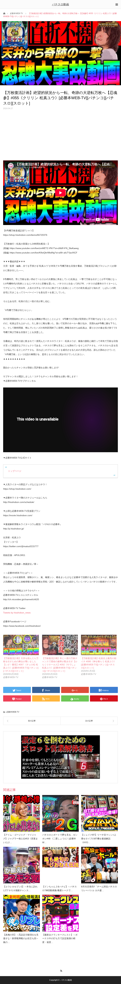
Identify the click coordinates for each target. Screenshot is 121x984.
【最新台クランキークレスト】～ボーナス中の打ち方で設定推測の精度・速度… (60, 938)
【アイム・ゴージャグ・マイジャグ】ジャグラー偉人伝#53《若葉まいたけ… (20, 839)
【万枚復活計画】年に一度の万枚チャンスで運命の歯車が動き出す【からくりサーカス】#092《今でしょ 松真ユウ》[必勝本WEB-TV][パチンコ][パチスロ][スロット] (59, 664)
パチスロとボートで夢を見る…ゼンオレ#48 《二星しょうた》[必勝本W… (60, 839)
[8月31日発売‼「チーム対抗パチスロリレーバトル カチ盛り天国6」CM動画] (99, 865)
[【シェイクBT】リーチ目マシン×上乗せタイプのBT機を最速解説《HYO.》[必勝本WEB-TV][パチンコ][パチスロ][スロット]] (99, 813)
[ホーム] (4, 13)
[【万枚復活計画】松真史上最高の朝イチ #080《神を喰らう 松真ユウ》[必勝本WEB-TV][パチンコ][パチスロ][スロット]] (99, 645)
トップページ (14, 471)
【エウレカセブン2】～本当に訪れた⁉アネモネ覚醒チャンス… (20, 888)
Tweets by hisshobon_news (17, 612)
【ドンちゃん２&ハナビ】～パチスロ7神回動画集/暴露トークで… (59, 888)
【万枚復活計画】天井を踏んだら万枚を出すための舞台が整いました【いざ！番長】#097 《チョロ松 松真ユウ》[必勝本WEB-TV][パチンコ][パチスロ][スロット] (20, 664)
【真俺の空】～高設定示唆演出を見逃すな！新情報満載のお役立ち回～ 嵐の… (20, 938)
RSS (61, 970)
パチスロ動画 (60, 4)
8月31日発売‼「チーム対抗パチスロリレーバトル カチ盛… (99, 888)
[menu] (116, 4)
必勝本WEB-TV (16, 13)
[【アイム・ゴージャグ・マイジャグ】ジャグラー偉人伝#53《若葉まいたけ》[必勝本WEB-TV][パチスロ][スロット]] (21, 813)
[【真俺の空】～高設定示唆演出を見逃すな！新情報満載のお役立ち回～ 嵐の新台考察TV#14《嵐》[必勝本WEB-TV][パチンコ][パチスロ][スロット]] (21, 913)
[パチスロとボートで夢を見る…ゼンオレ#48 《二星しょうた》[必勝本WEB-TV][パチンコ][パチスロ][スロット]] (60, 813)
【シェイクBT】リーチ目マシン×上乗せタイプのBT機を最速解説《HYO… (98, 839)
